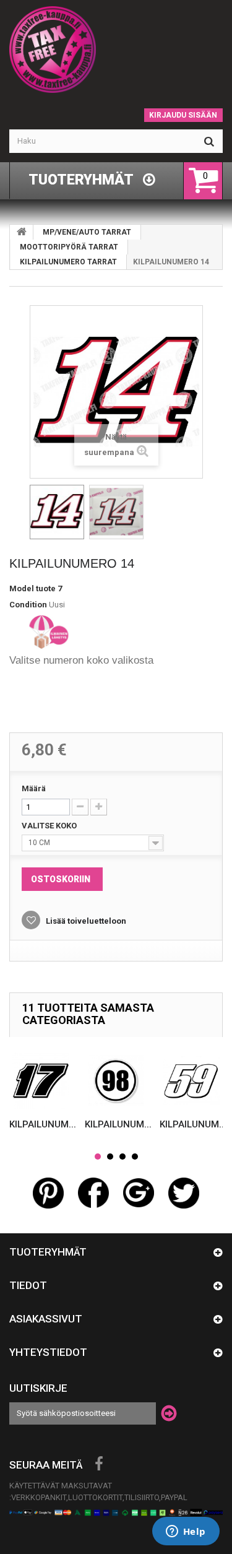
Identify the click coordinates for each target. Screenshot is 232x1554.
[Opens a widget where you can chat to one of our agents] (186, 1532)
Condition (28, 604)
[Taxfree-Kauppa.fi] (116, 49)
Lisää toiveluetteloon (85, 921)
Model (21, 588)
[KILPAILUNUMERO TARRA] (57, 512)
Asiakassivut (45, 1319)
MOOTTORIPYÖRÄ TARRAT (69, 247)
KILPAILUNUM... (42, 1124)
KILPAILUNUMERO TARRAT (68, 262)
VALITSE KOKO (50, 825)
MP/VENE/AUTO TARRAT (87, 232)
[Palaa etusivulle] (21, 232)
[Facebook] (99, 1464)
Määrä (34, 788)
